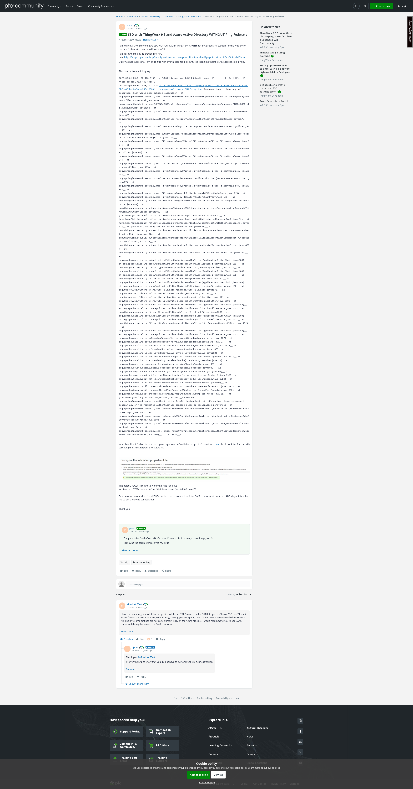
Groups (80, 6)
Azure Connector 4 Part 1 (274, 101)
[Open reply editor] (184, 584)
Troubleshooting (141, 562)
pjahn (129, 25)
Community (132, 16)
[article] (184, 622)
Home (119, 16)
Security (124, 562)
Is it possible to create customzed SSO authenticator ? (272, 88)
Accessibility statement (228, 698)
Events (69, 6)
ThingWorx (169, 16)
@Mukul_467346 (146, 657)
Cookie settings (205, 698)
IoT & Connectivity (150, 16)
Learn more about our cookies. (264, 767)
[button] (381, 6)
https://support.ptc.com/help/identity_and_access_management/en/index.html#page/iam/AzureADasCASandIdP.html (184, 57)
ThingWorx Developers (189, 16)
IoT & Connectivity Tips (272, 47)
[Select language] (365, 6)
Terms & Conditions (183, 698)
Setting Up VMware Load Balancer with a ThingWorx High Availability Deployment (276, 69)
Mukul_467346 (134, 604)
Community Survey (410, 32)
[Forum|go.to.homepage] (24, 6)
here (217, 444)
